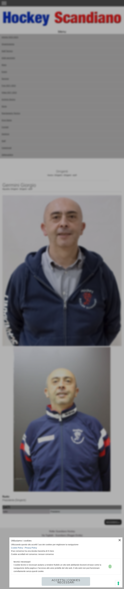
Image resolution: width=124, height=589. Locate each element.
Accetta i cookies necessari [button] (66, 581)
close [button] (120, 540)
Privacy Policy (31, 548)
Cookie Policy (17, 548)
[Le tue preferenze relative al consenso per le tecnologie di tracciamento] (118, 583)
